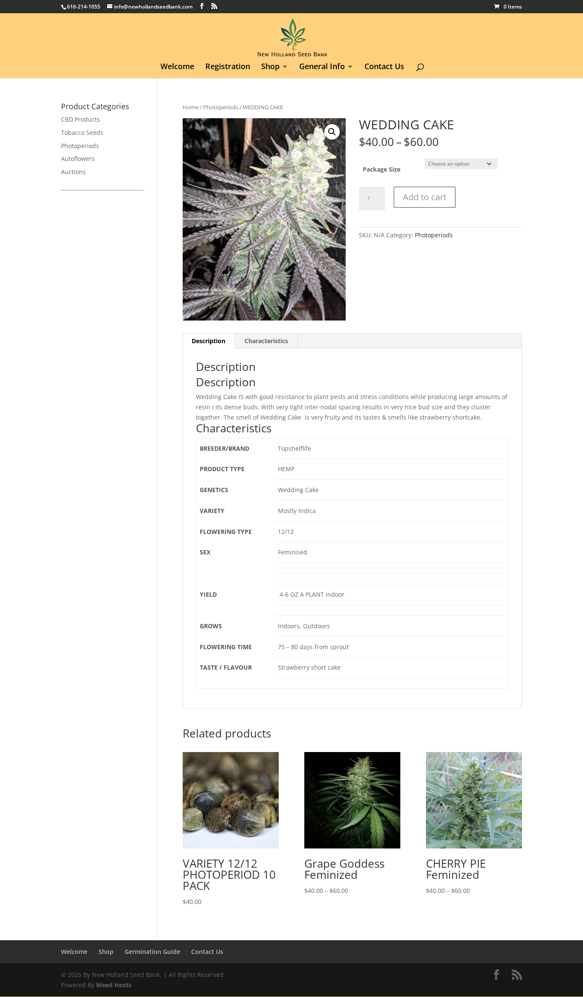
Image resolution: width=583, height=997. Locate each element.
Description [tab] (208, 341)
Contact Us (384, 67)
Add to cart (424, 197)
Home (190, 107)
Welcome (177, 67)
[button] (332, 132)
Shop (270, 67)
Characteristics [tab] (266, 341)
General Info (322, 67)
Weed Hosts (113, 985)
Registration (227, 67)
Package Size (381, 169)
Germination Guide (152, 951)
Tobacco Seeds (82, 132)
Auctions (73, 172)
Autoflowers (78, 159)
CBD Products (80, 119)
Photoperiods (220, 107)
